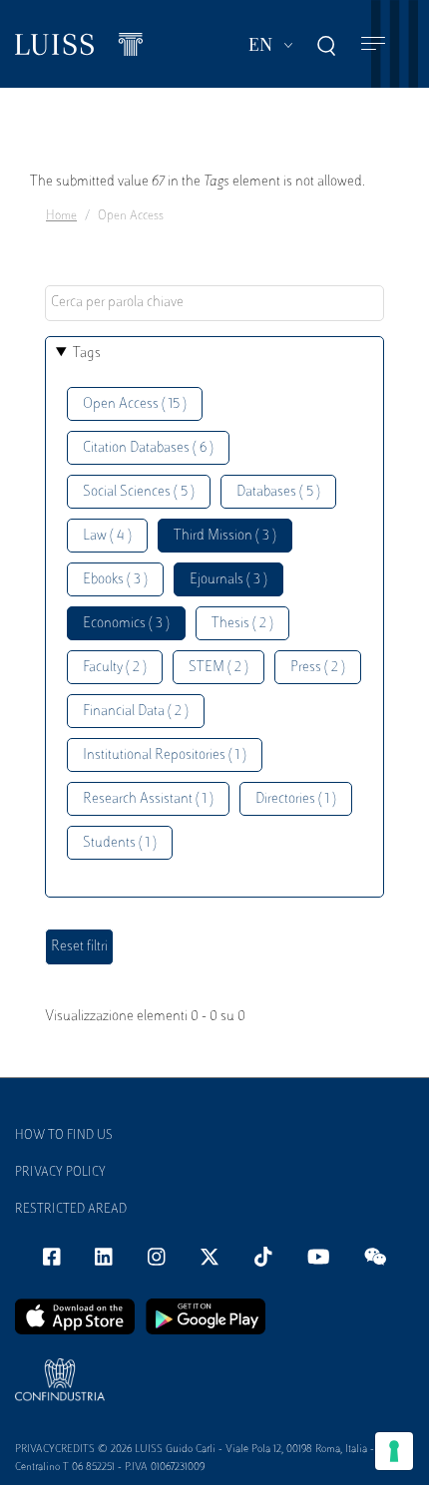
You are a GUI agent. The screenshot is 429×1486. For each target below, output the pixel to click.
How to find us (64, 1136)
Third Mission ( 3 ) (225, 536)
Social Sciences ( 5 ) (139, 492)
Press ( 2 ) (317, 667)
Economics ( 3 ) (126, 623)
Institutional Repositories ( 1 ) (164, 755)
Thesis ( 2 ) (242, 623)
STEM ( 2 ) (218, 667)
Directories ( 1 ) (295, 799)
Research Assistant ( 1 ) (148, 799)
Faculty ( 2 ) (115, 667)
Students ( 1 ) (120, 843)
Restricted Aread (71, 1210)
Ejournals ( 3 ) (228, 579)
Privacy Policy (60, 1173)
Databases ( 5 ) (278, 492)
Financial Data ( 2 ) (136, 711)
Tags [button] (87, 353)
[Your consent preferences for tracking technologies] (394, 1451)
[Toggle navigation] (373, 44)
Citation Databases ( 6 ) (148, 448)
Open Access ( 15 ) (135, 404)
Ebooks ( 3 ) (115, 579)
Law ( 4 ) (107, 536)
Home (61, 216)
